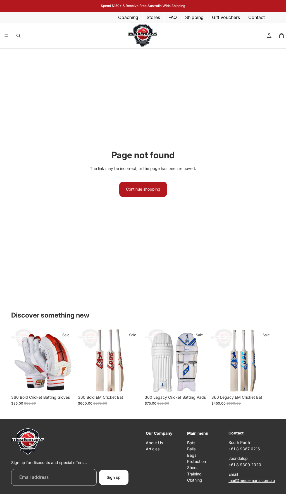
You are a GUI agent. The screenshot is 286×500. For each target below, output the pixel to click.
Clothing (194, 480)
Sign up (114, 477)
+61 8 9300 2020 (244, 464)
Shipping (194, 17)
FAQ (172, 17)
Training (194, 474)
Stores (153, 17)
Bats (191, 442)
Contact (256, 17)
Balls (191, 449)
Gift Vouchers (226, 17)
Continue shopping (143, 189)
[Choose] (66, 383)
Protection (196, 461)
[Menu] (6, 35)
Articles (152, 449)
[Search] (18, 36)
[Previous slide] (84, 360)
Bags (191, 455)
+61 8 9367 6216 (244, 448)
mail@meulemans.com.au (251, 480)
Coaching (128, 17)
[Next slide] (135, 360)
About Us (154, 442)
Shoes (192, 467)
